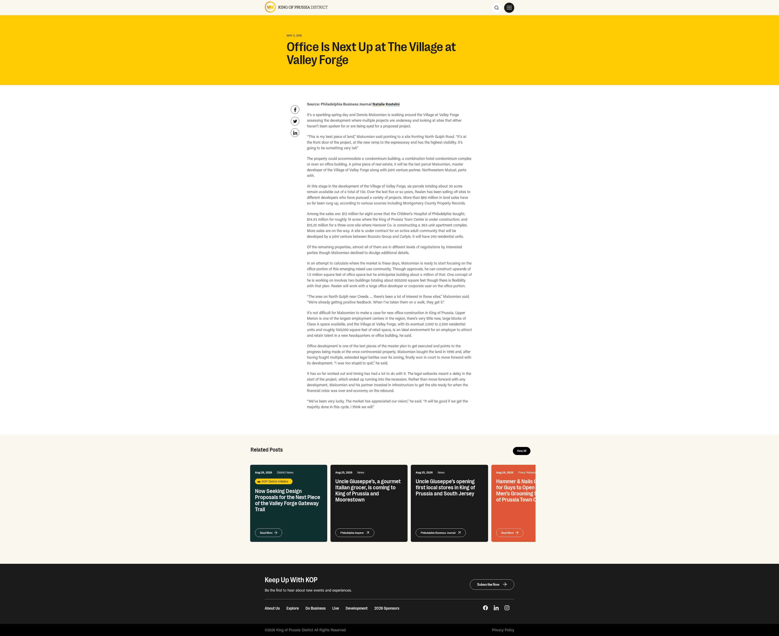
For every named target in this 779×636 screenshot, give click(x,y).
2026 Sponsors (386, 608)
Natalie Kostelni (386, 104)
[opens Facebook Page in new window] (485, 608)
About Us (272, 608)
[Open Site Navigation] (509, 8)
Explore (292, 608)
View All (521, 451)
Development (357, 608)
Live (335, 608)
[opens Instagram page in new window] (507, 608)
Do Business (316, 608)
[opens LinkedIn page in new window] (496, 608)
